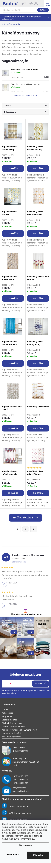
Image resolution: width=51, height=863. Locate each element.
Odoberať (40, 683)
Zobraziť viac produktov (24, 95)
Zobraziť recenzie (19, 562)
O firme (5, 709)
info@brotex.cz (19, 787)
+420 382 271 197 (20, 776)
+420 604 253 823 (20, 783)
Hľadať (43, 10)
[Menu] (47, 3)
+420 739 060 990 (20, 779)
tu (33, 838)
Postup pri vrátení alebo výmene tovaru (20, 730)
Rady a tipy (7, 716)
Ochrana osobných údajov (13, 726)
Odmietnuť (13, 854)
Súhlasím (38, 855)
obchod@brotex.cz (21, 791)
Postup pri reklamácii (11, 733)
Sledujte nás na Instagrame (26, 614)
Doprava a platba (9, 719)
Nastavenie (25, 845)
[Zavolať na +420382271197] (31, 4)
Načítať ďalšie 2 (23, 517)
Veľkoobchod (7, 713)
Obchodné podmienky (12, 723)
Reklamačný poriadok (11, 736)
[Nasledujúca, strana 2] (25, 529)
